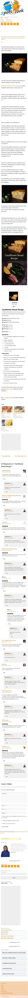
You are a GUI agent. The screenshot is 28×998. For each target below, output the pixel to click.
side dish (22, 38)
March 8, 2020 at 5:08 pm (9, 564)
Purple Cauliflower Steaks (9, 86)
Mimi (3, 664)
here (2, 100)
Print (15, 306)
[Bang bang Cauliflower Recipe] (6, 409)
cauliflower (8, 38)
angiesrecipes (5, 470)
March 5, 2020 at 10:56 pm (7, 550)
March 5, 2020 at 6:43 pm (6, 523)
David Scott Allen (6, 690)
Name (4, 806)
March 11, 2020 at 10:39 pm (7, 748)
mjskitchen (4, 746)
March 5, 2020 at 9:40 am (6, 471)
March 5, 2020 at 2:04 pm (6, 497)
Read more (13, 852)
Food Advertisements (13, 860)
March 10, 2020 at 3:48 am (7, 721)
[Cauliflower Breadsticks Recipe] (18, 409)
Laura (3, 522)
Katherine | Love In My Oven (8, 549)
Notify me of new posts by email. (9, 823)
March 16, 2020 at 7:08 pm (9, 766)
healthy (17, 38)
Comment (4, 794)
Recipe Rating (4, 789)
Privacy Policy (9, 19)
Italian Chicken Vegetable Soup (7, 938)
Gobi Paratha (9, 389)
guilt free (14, 38)
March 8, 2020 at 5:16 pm (9, 678)
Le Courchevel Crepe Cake (6, 930)
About (6, 17)
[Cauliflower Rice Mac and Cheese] (6, 422)
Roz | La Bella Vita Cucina (8, 640)
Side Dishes (23, 36)
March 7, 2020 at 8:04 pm (6, 692)
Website (3, 813)
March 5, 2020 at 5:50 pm (9, 484)
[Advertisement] (11, 442)
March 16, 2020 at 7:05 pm (14, 629)
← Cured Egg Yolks (5, 456)
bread (5, 38)
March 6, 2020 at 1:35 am (6, 578)
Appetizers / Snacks (16, 36)
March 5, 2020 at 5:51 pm (9, 511)
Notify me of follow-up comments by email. (11, 820)
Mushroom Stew (4, 934)
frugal (11, 38)
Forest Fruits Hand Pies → (21, 456)
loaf (20, 38)
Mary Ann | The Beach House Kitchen (10, 495)
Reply (4, 478)
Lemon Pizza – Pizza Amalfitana (7, 936)
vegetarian (3, 39)
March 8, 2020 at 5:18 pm (9, 707)
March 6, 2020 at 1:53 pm (6, 642)
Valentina (4, 720)
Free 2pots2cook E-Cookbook (6, 21)
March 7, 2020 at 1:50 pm (6, 665)
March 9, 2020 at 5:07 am (11, 611)
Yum (2, 42)
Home (2, 17)
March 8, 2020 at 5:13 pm (9, 596)
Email (4, 809)
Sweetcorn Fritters (4, 932)
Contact (2, 19)
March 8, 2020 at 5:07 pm (9, 538)
